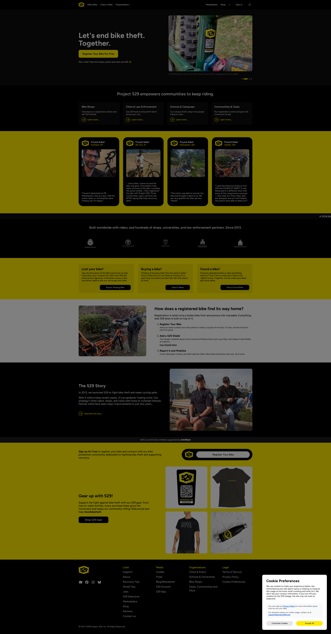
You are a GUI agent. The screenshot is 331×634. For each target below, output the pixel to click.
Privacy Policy (289, 606)
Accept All (309, 623)
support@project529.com (279, 615)
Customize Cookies (280, 623)
